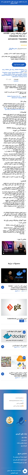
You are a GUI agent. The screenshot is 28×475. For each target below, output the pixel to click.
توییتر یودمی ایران (17, 406)
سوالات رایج (24, 437)
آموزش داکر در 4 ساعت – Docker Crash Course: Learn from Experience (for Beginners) (18, 287)
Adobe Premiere (19, 70)
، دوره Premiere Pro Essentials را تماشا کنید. (14, 108)
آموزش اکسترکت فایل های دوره (20, 460)
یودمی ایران (19, 403)
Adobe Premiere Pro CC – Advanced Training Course (16, 97)
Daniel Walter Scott (17, 72)
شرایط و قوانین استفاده (22, 443)
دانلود (21, 321)
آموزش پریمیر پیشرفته (17, 74)
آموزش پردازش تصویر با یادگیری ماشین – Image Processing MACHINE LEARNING (18, 374)
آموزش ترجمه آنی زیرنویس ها (20, 457)
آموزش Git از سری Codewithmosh (17, 319)
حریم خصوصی (14, 473)
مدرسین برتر (24, 440)
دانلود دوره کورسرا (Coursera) (20, 462)
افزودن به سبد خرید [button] (2, 287)
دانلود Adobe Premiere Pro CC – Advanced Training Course (14, 76)
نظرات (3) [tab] (8, 79)
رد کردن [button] (12, 3)
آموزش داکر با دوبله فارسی (19, 345)
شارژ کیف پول (24, 446)
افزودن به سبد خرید (19, 65)
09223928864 (18, 398)
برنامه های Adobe (9, 70)
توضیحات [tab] (16, 79)
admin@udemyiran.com (15, 401)
